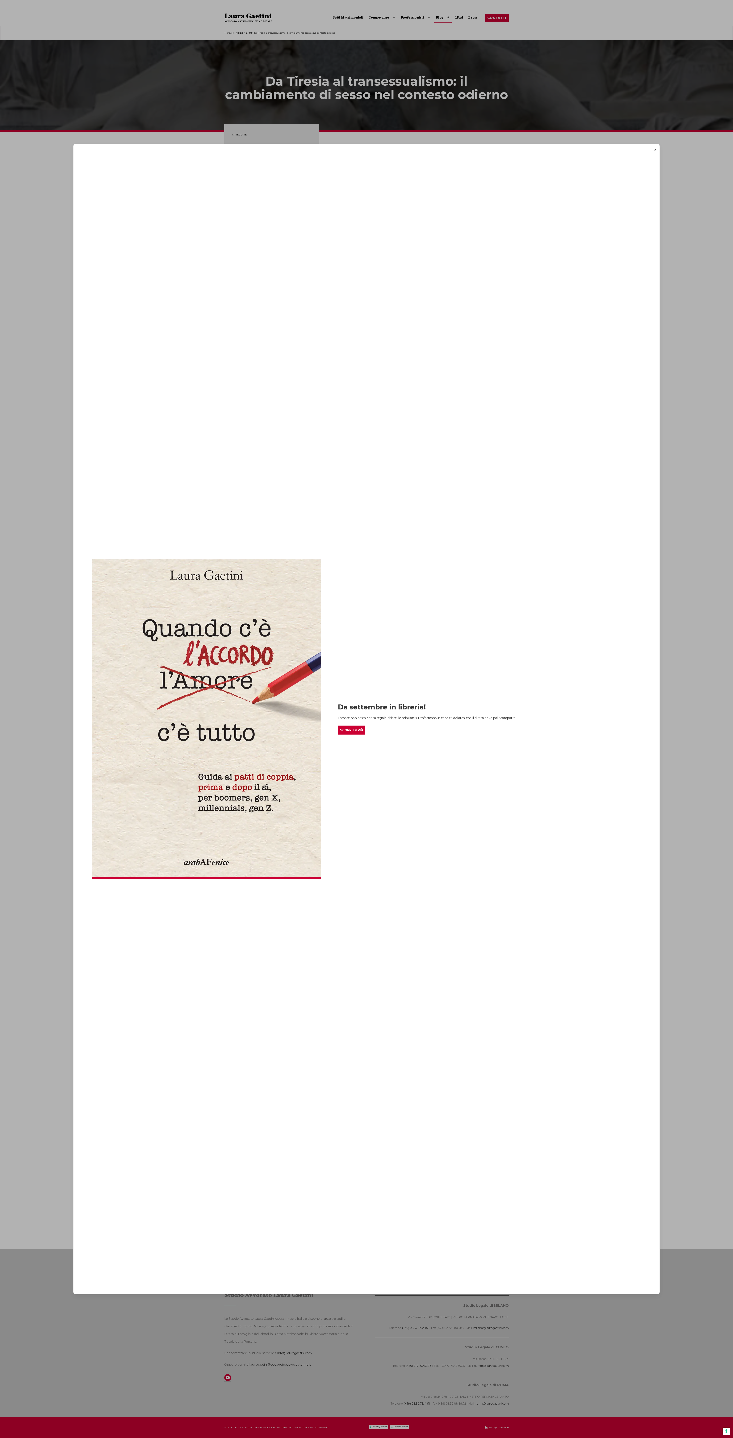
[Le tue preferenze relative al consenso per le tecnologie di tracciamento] (726, 1431)
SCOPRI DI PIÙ (351, 730)
